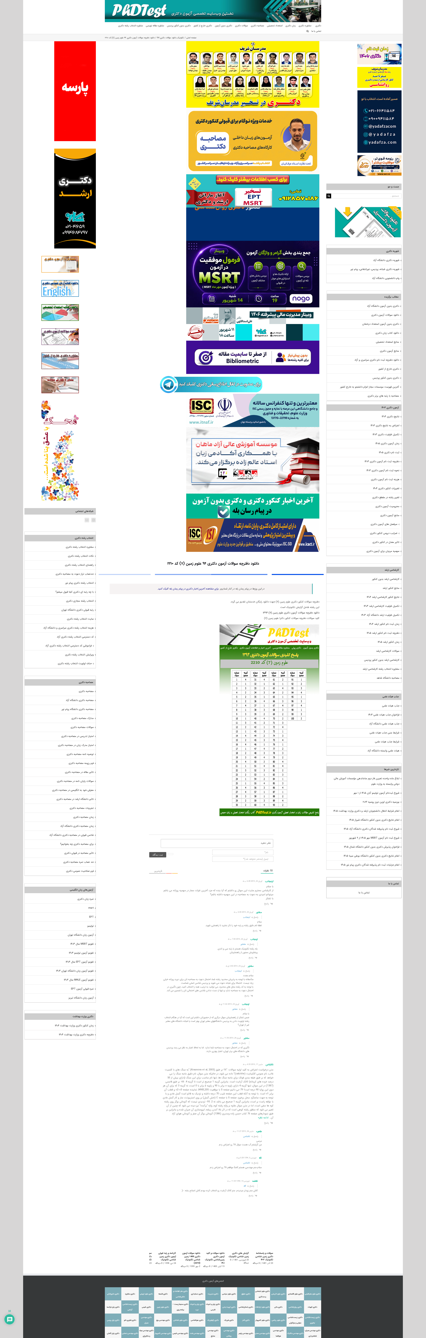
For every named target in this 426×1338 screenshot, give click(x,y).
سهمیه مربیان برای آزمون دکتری (382, 551)
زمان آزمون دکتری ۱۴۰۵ (387, 444)
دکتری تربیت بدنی (228, 1307)
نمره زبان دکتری (85, 899)
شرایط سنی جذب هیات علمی (384, 733)
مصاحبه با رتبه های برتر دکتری (383, 396)
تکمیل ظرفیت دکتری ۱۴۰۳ (386, 435)
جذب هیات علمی (390, 706)
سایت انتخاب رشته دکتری (80, 619)
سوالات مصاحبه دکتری (82, 727)
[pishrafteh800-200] (252, 309)
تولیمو (90, 926)
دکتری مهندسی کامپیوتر (163, 1333)
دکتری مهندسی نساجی (130, 1333)
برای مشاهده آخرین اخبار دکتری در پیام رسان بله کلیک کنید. (188, 589)
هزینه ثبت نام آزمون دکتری (385, 479)
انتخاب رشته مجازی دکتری (80, 601)
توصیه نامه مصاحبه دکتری (80, 754)
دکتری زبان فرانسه (113, 1307)
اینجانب (246, 917)
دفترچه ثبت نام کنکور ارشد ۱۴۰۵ (383, 633)
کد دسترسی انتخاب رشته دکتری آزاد (75, 637)
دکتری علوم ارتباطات (262, 1307)
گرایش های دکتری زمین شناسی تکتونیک (237, 1254)
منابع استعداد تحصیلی (387, 342)
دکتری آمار (246, 1320)
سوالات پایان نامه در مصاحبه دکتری (75, 781)
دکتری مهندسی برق (163, 1320)
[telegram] (211, 375)
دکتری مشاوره (130, 1294)
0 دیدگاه (256, 1263)
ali (245, 1186)
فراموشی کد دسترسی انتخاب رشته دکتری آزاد (68, 646)
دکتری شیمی (146, 1307)
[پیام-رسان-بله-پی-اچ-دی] (252, 495)
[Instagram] (93, 520)
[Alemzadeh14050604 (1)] (252, 428)
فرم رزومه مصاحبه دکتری (81, 763)
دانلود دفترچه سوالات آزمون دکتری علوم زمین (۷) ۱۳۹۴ (291, 613)
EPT (91, 917)
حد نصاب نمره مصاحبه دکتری (78, 862)
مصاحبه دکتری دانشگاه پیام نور (78, 709)
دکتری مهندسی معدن (262, 1333)
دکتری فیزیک (229, 1320)
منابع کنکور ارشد (391, 588)
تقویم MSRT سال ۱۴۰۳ (82, 944)
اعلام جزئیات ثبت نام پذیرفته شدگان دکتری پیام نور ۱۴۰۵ (370, 865)
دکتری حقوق (245, 1294)
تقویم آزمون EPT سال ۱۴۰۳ (80, 962)
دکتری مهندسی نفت (197, 1333)
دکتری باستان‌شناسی (246, 1307)
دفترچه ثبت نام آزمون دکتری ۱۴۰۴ (382, 461)
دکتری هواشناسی (197, 1320)
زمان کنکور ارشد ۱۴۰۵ (388, 642)
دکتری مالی (278, 1307)
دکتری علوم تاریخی (278, 1294)
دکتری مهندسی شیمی (180, 1333)
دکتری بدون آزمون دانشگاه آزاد (383, 306)
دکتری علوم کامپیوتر (262, 1320)
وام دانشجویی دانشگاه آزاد (385, 278)
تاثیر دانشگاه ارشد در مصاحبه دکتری (75, 799)
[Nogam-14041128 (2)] (252, 109)
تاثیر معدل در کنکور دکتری (385, 542)
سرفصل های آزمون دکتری (384, 524)
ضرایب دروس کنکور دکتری (383, 533)
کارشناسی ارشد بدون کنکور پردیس (381, 660)
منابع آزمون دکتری (389, 351)
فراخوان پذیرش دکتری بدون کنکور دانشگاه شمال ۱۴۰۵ (371, 847)
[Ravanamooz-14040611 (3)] (252, 209)
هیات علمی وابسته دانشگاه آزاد (383, 751)
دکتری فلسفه (163, 1294)
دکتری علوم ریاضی (278, 1320)
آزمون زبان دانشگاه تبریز (81, 998)
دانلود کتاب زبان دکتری (387, 333)
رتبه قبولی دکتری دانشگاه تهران (77, 610)
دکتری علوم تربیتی (146, 1294)
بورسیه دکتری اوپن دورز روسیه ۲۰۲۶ (381, 802)
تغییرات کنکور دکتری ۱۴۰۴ (386, 488)
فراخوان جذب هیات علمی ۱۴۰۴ (383, 715)
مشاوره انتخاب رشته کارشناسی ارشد (381, 669)
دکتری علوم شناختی (180, 1320)
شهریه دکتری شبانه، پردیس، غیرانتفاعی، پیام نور (374, 269)
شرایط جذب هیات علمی (387, 742)
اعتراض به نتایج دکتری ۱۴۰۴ (385, 426)
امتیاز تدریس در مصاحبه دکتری (77, 736)
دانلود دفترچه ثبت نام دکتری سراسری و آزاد (376, 360)
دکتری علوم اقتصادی (295, 1294)
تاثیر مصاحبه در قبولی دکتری (79, 853)
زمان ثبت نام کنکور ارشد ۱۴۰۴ (384, 624)
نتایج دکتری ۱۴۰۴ (390, 417)
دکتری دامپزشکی (113, 1294)
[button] (308, 31)
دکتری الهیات (312, 1307)
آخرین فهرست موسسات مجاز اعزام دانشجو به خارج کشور (369, 387)
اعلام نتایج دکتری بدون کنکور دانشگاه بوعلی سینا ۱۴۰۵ (371, 856)
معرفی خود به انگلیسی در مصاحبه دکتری (73, 790)
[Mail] (87, 520)
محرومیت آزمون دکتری (387, 506)
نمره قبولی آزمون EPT (82, 989)
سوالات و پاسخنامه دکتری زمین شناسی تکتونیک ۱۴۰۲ (264, 1256)
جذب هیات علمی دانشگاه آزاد (384, 724)
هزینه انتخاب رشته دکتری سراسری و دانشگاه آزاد (68, 628)
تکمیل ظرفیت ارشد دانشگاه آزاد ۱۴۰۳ (380, 615)
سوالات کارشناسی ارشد (387, 651)
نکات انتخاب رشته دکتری (81, 556)
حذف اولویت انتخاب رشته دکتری (75, 664)
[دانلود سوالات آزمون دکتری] (368, 209)
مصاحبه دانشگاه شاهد (388, 678)
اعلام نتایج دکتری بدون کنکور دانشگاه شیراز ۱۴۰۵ (374, 820)
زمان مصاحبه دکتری (83, 817)
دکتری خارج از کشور (388, 369)
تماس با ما (364, 893)
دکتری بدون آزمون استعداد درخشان (380, 324)
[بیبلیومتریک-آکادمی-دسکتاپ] (252, 342)
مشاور (243, 944)
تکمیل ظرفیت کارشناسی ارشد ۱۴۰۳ (381, 606)
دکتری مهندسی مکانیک (295, 1333)
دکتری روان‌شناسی (295, 1307)
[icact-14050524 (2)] (252, 520)
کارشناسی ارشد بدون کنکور (385, 579)
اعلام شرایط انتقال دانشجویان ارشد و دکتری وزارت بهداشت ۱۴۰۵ (366, 811)
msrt (91, 908)
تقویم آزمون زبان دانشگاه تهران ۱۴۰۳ (75, 971)
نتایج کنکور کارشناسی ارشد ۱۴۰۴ (383, 597)
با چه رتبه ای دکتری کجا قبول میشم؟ (74, 592)
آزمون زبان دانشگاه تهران (81, 935)
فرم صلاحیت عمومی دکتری (80, 871)
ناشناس (246, 1136)
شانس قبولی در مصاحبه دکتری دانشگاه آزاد (71, 835)
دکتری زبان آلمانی (113, 1333)
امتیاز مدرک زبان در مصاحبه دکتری (76, 745)
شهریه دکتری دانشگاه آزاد (386, 260)
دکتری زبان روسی (113, 1320)
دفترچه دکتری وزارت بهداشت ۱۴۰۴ (76, 1035)
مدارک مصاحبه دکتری (82, 718)
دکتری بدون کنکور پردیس (386, 378)
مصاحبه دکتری (86, 691)
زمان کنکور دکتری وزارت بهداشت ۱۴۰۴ (74, 1026)
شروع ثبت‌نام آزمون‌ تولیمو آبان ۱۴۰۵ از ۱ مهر (376, 793)
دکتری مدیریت (213, 1294)
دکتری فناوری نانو (130, 1320)
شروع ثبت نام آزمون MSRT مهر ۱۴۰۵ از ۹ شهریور (374, 838)
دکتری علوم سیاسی (229, 1294)
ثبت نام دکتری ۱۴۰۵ (389, 452)
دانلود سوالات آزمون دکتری (385, 315)
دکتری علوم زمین (163, 1307)
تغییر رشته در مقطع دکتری (385, 497)
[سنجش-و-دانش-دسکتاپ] (252, 175)
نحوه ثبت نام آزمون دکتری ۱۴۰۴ (382, 470)
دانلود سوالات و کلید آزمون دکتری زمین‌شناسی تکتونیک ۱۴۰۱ (212, 1258)
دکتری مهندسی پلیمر (246, 1333)
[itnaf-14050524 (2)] (252, 395)
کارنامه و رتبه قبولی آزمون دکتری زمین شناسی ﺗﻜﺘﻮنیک (163, 1256)
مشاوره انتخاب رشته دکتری (80, 547)
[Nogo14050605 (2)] (252, 242)
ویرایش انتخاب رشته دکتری (79, 655)
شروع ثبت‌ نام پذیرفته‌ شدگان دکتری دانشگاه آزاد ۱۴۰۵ (371, 829)
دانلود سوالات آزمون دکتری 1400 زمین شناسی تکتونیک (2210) (186, 1256)
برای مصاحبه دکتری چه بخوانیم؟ (77, 844)
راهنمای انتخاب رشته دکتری (79, 565)
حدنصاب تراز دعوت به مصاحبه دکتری (75, 574)
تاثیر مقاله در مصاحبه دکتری (79, 772)
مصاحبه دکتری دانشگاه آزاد (80, 700)
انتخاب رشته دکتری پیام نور (79, 583)
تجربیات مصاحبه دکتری (82, 808)
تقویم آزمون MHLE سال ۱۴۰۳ (79, 980)
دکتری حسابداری (197, 1294)
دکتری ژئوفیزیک (213, 1320)
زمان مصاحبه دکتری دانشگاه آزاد (77, 826)
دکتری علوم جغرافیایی (312, 1294)
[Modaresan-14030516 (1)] (252, 42)
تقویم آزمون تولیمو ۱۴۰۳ (81, 953)
